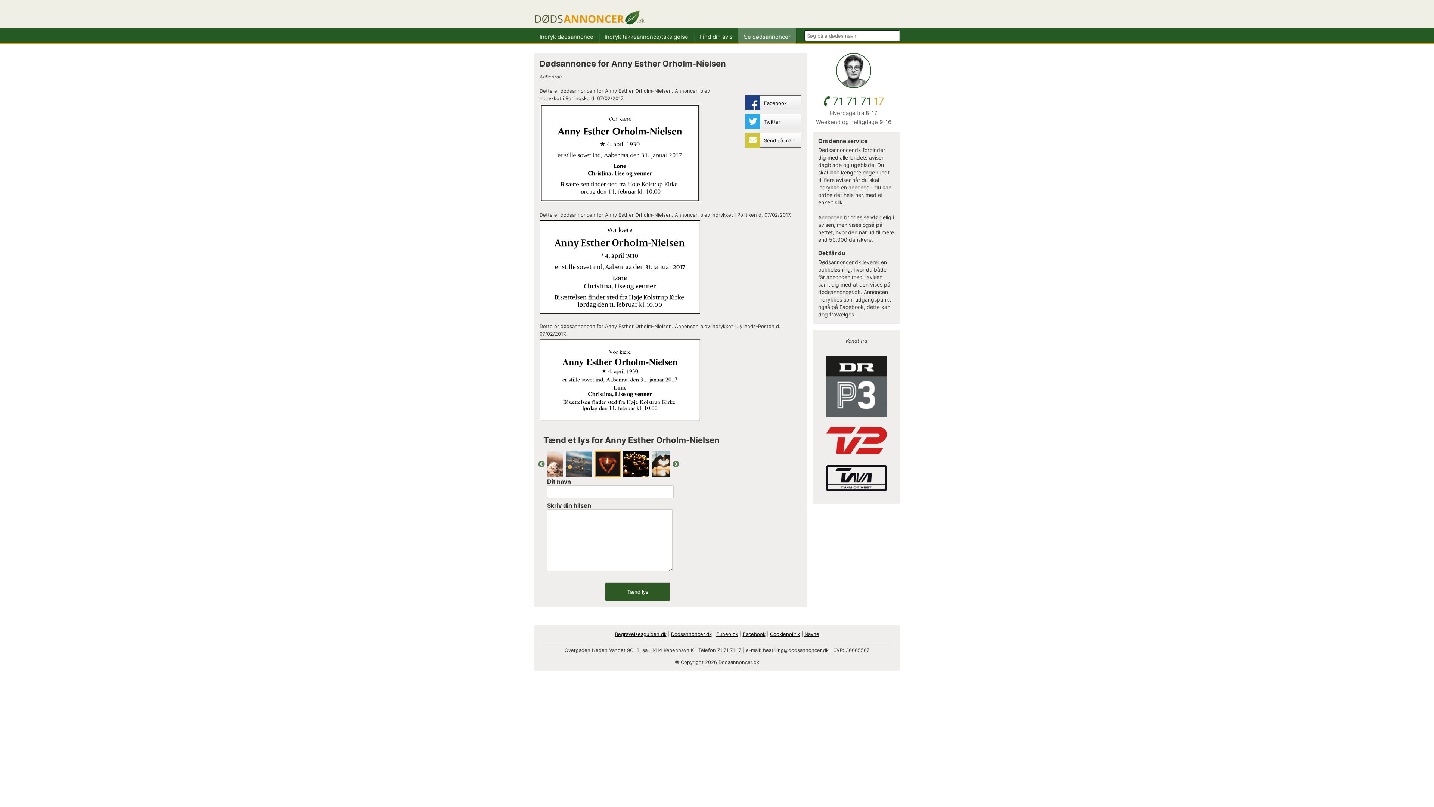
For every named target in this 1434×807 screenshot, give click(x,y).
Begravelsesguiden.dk (641, 634)
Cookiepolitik (785, 634)
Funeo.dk (727, 634)
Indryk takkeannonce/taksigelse (646, 36)
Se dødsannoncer (767, 36)
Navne (811, 634)
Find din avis (716, 36)
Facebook (754, 634)
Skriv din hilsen (569, 505)
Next (676, 464)
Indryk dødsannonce (566, 36)
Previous (541, 464)
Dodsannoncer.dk (691, 634)
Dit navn (559, 481)
